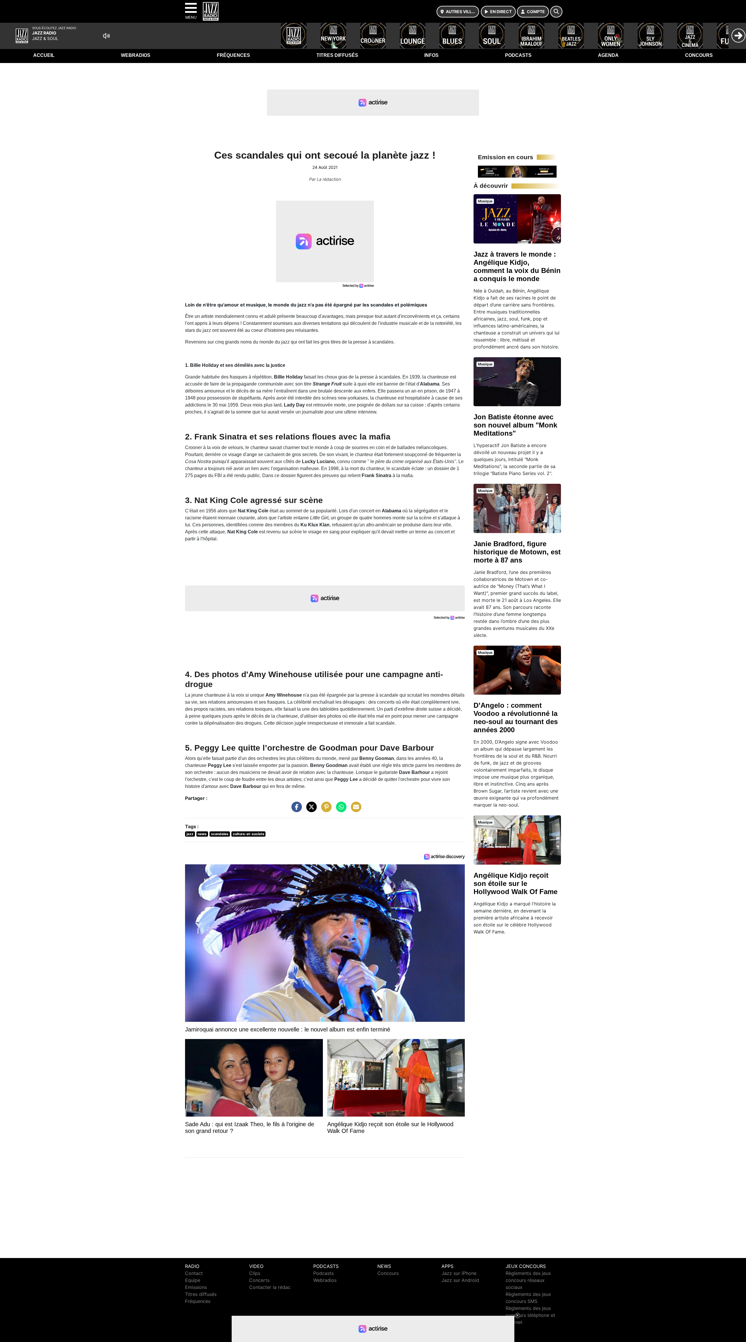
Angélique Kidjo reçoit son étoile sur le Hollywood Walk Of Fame (515, 883)
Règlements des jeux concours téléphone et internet (530, 1315)
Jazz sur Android (460, 1280)
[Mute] (106, 35)
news (202, 834)
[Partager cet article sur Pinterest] (325, 810)
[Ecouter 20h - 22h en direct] (517, 171)
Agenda (608, 55)
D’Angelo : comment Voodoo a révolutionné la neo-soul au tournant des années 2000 (516, 717)
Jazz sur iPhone (458, 1273)
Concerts (259, 1280)
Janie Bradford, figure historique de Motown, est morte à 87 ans (517, 552)
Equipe (192, 1280)
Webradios (135, 55)
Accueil (43, 55)
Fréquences (233, 55)
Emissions (196, 1287)
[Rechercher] (556, 11)
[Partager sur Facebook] (295, 810)
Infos (431, 55)
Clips (254, 1273)
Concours (699, 55)
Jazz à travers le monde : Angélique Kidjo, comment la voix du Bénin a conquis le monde (517, 266)
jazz (189, 834)
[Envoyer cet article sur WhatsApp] (339, 810)
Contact (194, 1273)
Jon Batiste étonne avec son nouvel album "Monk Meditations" (515, 425)
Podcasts (518, 55)
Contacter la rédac (270, 1287)
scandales (219, 834)
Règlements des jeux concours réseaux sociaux (528, 1280)
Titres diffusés (337, 55)
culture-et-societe (248, 834)
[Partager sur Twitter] (310, 810)
